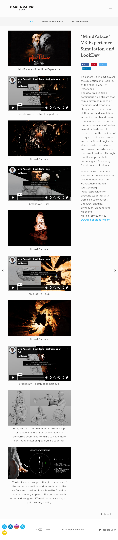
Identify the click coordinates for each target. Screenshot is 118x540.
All (31, 22)
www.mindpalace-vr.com (95, 219)
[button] (105, 514)
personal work (80, 22)
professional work (52, 22)
